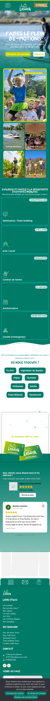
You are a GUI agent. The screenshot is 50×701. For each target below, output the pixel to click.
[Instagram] (9, 665)
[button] (3, 564)
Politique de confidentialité (25, 697)
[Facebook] (4, 665)
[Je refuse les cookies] (46, 689)
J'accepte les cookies (15, 693)
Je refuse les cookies (36, 693)
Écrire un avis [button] (28, 495)
